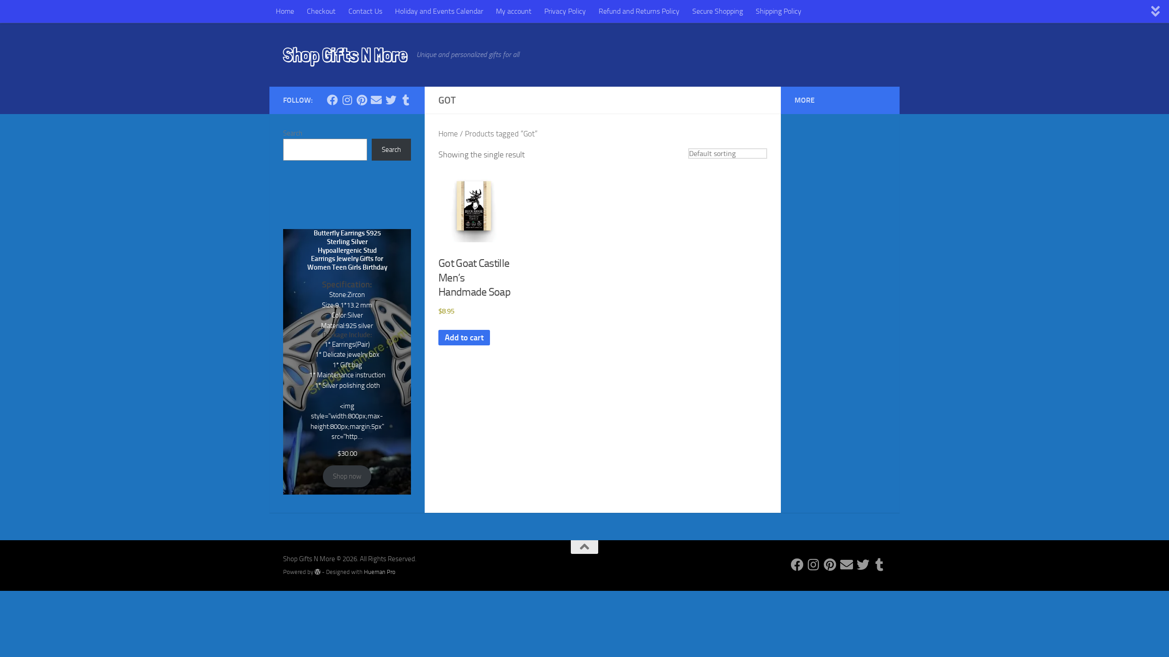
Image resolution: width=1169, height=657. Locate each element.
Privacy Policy (565, 11)
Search (292, 133)
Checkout (321, 11)
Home (285, 11)
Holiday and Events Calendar (439, 11)
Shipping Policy (778, 11)
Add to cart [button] (464, 338)
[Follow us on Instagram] (347, 99)
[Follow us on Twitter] (390, 99)
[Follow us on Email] (376, 99)
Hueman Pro (379, 571)
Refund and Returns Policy (639, 11)
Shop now (347, 476)
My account (514, 11)
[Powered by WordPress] (318, 572)
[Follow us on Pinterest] (361, 99)
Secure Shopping (717, 11)
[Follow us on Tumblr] (405, 99)
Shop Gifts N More (345, 54)
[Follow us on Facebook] (332, 99)
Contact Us (365, 11)
